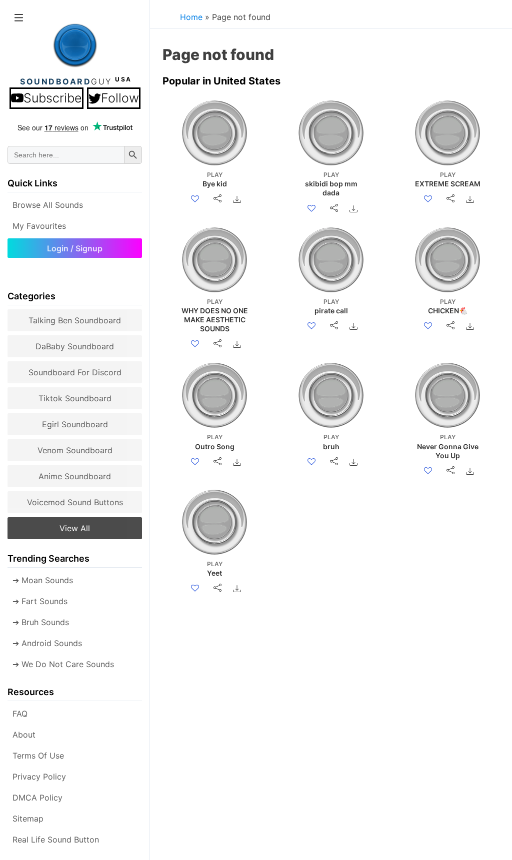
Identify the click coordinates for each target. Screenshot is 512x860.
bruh (331, 441)
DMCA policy (37, 798)
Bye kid (214, 179)
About (24, 735)
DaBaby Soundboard (75, 346)
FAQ (20, 714)
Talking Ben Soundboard (74, 320)
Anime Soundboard (74, 476)
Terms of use (38, 756)
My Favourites (39, 226)
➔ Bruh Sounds (40, 622)
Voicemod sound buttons (75, 502)
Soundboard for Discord (75, 372)
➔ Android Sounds (47, 643)
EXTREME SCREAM (447, 179)
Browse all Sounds (47, 205)
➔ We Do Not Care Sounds (63, 664)
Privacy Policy (39, 777)
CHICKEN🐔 (448, 306)
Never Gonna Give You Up (447, 446)
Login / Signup (74, 248)
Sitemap (28, 819)
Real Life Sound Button (55, 840)
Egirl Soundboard (75, 424)
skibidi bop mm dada (331, 184)
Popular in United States (221, 81)
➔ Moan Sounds (42, 580)
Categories (32, 296)
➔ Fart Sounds (40, 601)
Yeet (214, 568)
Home (191, 17)
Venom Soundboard (75, 450)
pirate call (331, 306)
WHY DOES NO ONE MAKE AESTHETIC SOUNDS (215, 315)
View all (75, 528)
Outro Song (214, 441)
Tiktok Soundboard (75, 398)
